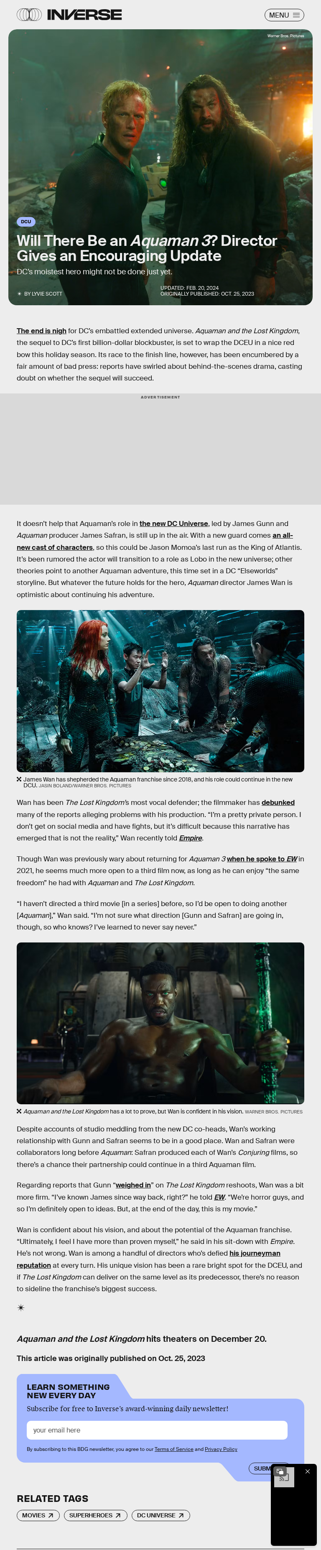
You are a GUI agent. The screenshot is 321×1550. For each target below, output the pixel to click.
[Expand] (280, 1471)
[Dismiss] (307, 1471)
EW (219, 1197)
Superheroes (90, 1515)
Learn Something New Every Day (68, 1390)
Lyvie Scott (47, 294)
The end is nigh (41, 331)
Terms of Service (174, 1449)
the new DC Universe (174, 523)
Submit (265, 1468)
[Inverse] (84, 14)
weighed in (133, 1185)
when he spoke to (262, 859)
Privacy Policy (221, 1449)
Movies (33, 1515)
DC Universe (156, 1515)
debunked (278, 802)
